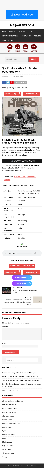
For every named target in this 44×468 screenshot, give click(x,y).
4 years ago (8, 76)
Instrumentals (7, 427)
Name (4, 343)
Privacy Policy (7, 40)
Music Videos (7, 442)
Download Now (23, 14)
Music (11, 32)
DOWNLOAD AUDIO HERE (20, 266)
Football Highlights (9, 412)
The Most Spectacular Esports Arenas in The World (20, 380)
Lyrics (31, 32)
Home (4, 32)
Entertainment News (10, 36)
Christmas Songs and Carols (12, 401)
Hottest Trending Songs (11, 423)
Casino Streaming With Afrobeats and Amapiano (20, 373)
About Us (37, 36)
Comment (6, 326)
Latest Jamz (19, 76)
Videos (21, 32)
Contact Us (26, 36)
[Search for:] (22, 360)
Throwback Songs (8, 453)
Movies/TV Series (8, 434)
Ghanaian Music (8, 416)
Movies (34, 51)
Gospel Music (7, 420)
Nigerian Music (7, 446)
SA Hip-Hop (6, 449)
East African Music (9, 405)
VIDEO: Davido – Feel (10, 390)
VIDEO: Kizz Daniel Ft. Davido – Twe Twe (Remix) (20, 376)
